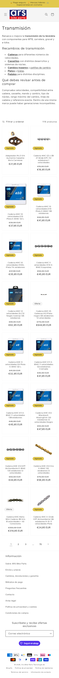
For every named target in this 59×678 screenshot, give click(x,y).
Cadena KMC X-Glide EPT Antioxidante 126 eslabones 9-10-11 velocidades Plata (43, 520)
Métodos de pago (14, 582)
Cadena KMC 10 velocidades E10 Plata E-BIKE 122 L (15, 216)
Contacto (9, 594)
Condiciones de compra (17, 613)
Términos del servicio (19, 672)
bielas (20, 71)
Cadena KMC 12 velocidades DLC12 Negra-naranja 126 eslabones (15, 314)
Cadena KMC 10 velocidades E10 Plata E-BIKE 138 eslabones (44, 209)
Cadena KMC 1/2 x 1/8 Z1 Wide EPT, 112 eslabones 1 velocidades (44, 159)
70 (40, 544)
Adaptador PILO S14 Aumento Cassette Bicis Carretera (15, 158)
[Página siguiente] (48, 544)
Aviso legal (10, 600)
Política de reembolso (44, 668)
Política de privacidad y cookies (21, 607)
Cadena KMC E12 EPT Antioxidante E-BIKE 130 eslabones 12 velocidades (15, 469)
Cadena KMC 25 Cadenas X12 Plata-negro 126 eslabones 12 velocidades (44, 314)
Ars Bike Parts (27, 665)
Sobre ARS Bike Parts (15, 563)
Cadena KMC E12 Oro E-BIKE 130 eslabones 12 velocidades (44, 469)
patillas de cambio (40, 67)
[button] (5, 14)
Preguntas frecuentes (15, 588)
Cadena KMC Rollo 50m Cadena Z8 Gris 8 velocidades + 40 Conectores (15, 520)
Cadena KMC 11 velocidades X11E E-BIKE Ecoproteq (43, 264)
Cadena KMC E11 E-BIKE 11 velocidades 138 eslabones (15, 415)
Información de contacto (41, 672)
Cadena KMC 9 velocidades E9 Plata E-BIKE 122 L (15, 364)
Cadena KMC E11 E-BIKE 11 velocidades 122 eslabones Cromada (43, 365)
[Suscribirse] (50, 633)
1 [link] (11, 544)
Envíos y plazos (13, 570)
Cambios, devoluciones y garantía (21, 576)
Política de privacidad (24, 668)
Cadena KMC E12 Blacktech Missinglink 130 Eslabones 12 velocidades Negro (43, 417)
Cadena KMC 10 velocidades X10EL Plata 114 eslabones (15, 264)
